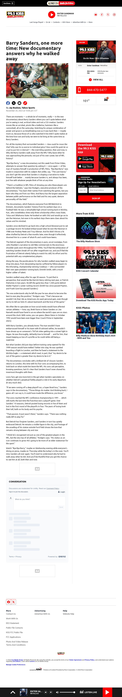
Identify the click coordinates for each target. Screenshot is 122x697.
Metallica (62, 16)
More (90, 22)
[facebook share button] (8, 103)
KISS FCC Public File (14, 632)
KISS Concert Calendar (87, 271)
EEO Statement (12, 623)
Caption (61, 95)
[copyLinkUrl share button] (25, 103)
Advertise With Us (79, 22)
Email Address (94, 186)
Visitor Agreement (75, 660)
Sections (6, 3)
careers (32, 661)
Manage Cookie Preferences (15, 665)
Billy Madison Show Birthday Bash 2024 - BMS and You (95, 336)
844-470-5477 (97, 90)
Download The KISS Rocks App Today (95, 300)
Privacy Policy (89, 660)
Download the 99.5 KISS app (87, 148)
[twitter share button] (14, 103)
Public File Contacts (14, 628)
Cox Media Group (17, 660)
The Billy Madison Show (88, 241)
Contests (56, 22)
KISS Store (66, 22)
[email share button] (19, 103)
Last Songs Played (36, 22)
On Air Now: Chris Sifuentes (96, 58)
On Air (48, 22)
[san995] (61, 3)
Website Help (68, 614)
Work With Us (12, 618)
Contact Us (11, 614)
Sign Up (96, 198)
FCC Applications (13, 637)
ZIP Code (81, 186)
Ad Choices (17, 661)
